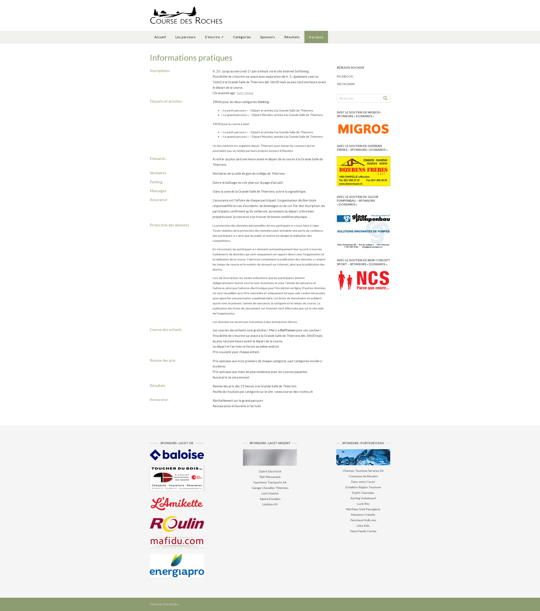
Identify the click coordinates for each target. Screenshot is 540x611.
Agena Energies (270, 499)
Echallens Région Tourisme (363, 487)
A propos (316, 37)
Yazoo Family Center (363, 531)
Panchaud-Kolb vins (363, 520)
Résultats (292, 37)
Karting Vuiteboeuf (363, 498)
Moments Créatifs (363, 514)
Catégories (242, 37)
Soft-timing (245, 93)
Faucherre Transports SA (270, 482)
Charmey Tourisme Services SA (363, 470)
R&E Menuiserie (270, 477)
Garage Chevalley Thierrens (270, 488)
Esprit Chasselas (363, 492)
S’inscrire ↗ (214, 37)
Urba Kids (363, 525)
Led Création (270, 493)
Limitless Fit (270, 504)
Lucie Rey (363, 503)
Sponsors (267, 37)
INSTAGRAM (346, 84)
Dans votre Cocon (363, 481)
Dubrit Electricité (270, 471)
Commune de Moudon (363, 476)
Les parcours (185, 37)
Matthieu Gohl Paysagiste (363, 509)
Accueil (160, 37)
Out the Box (170, 604)
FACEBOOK (345, 76)
